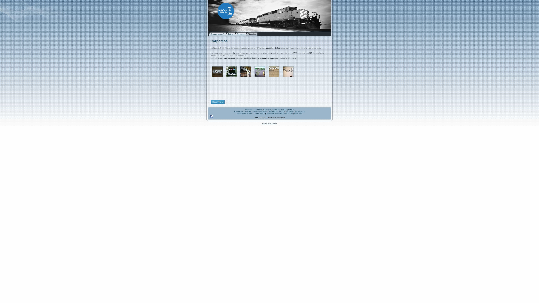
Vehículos (249, 110)
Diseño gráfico (259, 113)
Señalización (300, 112)
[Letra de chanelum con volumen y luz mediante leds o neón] (231, 78)
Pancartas (267, 110)
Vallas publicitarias (259, 112)
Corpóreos (258, 110)
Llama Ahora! (217, 102)
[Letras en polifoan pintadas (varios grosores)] (288, 78)
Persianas (290, 112)
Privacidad (298, 113)
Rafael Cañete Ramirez (269, 123)
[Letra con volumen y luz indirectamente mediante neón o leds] (217, 78)
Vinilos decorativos (279, 110)
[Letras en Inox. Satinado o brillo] (274, 78)
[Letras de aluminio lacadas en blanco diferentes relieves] (246, 78)
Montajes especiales (245, 113)
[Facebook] (211, 116)
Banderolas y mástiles (242, 112)
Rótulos (291, 110)
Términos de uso (286, 113)
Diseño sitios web (273, 113)
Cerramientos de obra (276, 112)
